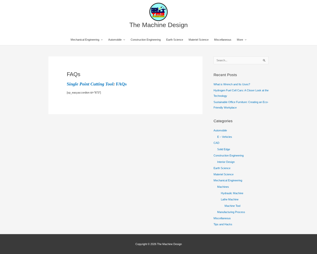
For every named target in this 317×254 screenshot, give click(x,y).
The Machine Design (158, 24)
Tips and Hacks (223, 224)
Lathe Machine (229, 199)
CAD (216, 142)
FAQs (121, 84)
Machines (223, 186)
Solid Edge (223, 149)
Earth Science (174, 39)
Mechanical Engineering (85, 39)
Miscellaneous (222, 39)
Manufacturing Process (231, 212)
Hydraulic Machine (232, 193)
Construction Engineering (146, 39)
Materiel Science (199, 39)
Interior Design (226, 161)
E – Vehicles (224, 136)
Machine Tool (232, 205)
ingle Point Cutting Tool (91, 84)
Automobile (115, 39)
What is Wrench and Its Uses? (232, 84)
